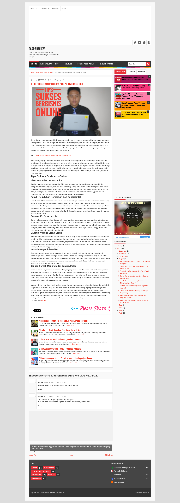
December (123, 251)
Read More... (71, 325)
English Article (106, 64)
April (121, 313)
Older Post (109, 455)
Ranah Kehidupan (120, 471)
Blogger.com (145, 492)
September (123, 256)
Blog (57, 64)
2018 (119, 246)
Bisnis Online (53, 80)
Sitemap (64, 8)
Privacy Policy (45, 8)
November (123, 253)
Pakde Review (37, 49)
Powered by (138, 492)
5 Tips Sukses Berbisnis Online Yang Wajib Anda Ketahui (61, 339)
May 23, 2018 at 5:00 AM (57, 396)
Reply (40, 389)
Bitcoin (34, 468)
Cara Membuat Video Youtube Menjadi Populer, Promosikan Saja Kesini (133, 105)
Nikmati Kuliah (119, 479)
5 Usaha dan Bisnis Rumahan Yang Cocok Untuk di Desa (60, 330)
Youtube (68, 64)
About (32, 8)
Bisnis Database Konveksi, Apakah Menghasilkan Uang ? (60, 349)
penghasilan (61, 80)
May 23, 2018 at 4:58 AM (57, 382)
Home (34, 64)
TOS (37, 8)
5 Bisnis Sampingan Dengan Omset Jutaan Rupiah (54, 155)
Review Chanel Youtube (41, 471)
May (121, 310)
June (121, 308)
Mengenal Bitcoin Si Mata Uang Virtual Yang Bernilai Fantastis (63, 321)
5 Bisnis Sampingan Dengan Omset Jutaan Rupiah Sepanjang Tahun (65, 358)
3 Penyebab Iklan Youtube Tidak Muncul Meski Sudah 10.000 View (134, 114)
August (121, 259)
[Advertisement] (90, 28)
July (120, 305)
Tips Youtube (37, 474)
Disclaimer (55, 8)
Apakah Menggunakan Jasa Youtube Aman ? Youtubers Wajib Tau (132, 96)
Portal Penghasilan (86, 64)
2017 (119, 248)
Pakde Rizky (118, 474)
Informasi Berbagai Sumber (124, 467)
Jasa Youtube (119, 482)
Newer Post (33, 455)
